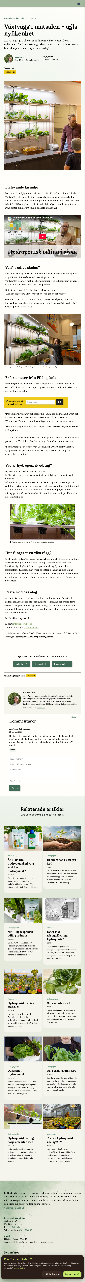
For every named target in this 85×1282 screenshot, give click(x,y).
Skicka (15, 788)
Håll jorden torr (52, 1274)
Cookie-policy (19, 1268)
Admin (73, 717)
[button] (80, 3)
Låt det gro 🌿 (72, 1274)
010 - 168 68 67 (31, 627)
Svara (12, 750)
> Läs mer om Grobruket (15, 1207)
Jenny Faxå (41, 708)
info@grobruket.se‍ (22, 623)
